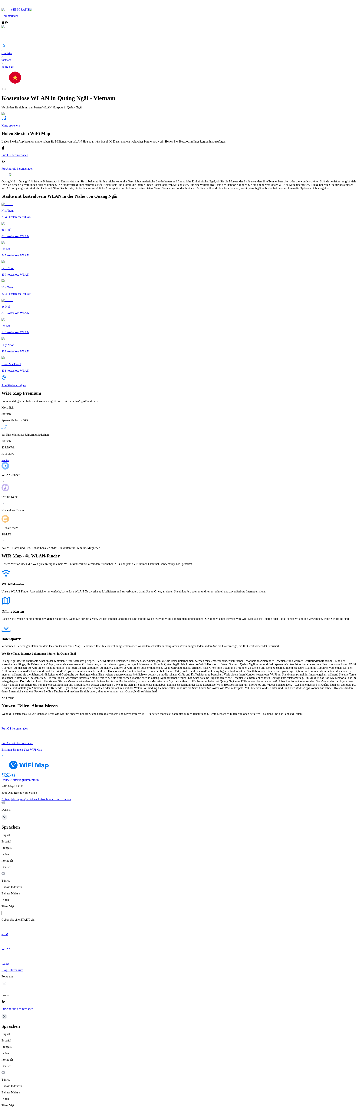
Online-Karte (9, 779)
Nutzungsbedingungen (15, 799)
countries (7, 53)
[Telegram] (13, 776)
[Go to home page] (15, 6)
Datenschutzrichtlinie (41, 799)
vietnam (6, 60)
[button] (181, 806)
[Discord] (8, 776)
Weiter (5, 460)
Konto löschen (62, 799)
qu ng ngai (8, 66)
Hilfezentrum (31, 779)
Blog (20, 779)
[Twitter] (4, 776)
